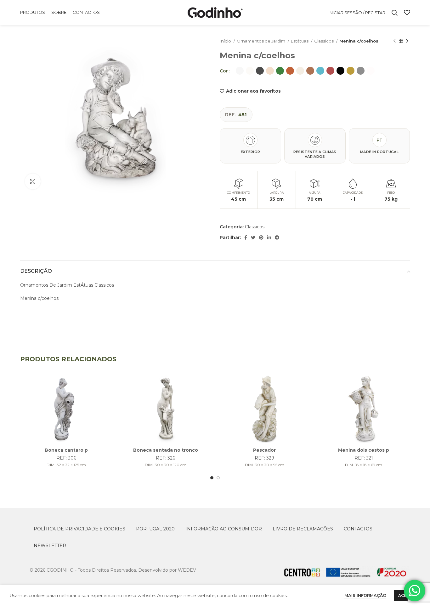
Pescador (264, 450)
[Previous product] (394, 41)
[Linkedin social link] (269, 237)
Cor (224, 71)
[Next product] (407, 41)
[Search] (394, 12)
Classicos (324, 40)
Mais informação (365, 595)
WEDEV (187, 570)
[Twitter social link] (253, 237)
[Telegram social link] (277, 237)
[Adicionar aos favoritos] (108, 384)
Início (226, 40)
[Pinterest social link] (261, 237)
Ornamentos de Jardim (261, 40)
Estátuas (300, 40)
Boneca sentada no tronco (165, 450)
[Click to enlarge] (33, 181)
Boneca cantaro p (66, 450)
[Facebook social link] (245, 237)
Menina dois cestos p (363, 450)
